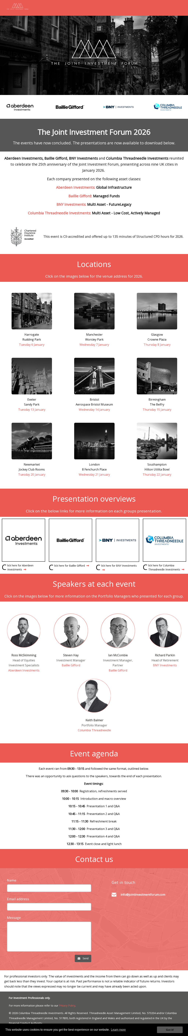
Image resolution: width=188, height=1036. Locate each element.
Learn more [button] (118, 1029)
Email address (18, 899)
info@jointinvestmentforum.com (143, 894)
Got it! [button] (170, 1029)
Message (14, 917)
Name (11, 880)
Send (84, 958)
